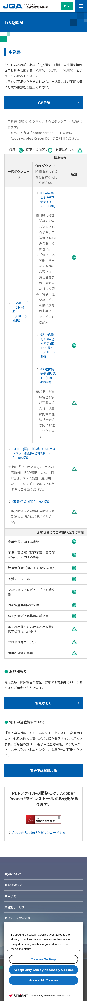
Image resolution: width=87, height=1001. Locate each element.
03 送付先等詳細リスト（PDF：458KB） (48, 376)
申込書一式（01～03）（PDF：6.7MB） (20, 311)
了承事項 (43, 102)
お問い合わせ (13, 885)
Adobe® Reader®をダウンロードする (38, 832)
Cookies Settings (44, 959)
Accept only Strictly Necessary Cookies (44, 970)
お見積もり (43, 703)
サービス (10, 896)
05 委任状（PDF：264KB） (31, 501)
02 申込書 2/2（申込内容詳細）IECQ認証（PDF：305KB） (48, 345)
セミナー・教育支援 (17, 918)
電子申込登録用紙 (43, 770)
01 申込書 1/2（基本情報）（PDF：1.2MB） (48, 199)
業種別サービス (14, 907)
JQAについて (13, 874)
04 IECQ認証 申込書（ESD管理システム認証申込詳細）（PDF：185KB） (34, 453)
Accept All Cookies (43, 980)
